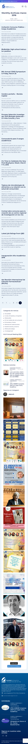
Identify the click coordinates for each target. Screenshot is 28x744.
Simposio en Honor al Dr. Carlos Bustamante (18, 723)
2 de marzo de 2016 (6, 217)
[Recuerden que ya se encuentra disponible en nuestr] (14, 583)
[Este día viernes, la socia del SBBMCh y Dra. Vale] (14, 518)
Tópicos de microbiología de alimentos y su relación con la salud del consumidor (13, 187)
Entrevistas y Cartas (10, 322)
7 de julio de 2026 (14, 706)
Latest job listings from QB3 (12, 233)
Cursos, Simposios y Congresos (13, 316)
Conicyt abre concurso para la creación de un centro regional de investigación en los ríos (13, 213)
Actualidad (8, 313)
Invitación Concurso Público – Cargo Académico (13, 28)
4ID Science (6, 742)
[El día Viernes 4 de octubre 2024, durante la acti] (14, 474)
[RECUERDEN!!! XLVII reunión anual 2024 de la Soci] (14, 539)
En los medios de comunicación (13, 320)
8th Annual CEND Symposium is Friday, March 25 (13, 72)
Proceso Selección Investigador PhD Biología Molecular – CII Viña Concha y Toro (13, 116)
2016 (16, 18)
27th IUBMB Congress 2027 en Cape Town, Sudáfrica (17, 385)
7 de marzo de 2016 (6, 31)
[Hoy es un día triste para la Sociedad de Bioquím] (14, 605)
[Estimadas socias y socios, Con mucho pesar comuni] (14, 496)
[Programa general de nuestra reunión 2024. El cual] (14, 430)
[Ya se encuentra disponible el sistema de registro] (14, 649)
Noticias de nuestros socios (12, 324)
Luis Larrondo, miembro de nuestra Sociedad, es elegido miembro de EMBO (17, 374)
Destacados (8, 318)
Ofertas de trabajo (10, 329)
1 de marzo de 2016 (6, 260)
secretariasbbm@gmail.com (11, 695)
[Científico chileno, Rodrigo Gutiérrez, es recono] (14, 627)
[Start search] (26, 7)
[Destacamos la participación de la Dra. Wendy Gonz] (14, 408)
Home (11, 18)
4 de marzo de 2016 (6, 143)
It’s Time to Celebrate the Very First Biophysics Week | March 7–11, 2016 (13, 163)
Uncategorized (9, 331)
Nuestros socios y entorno (12, 326)
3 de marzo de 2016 (6, 191)
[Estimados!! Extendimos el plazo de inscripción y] (14, 561)
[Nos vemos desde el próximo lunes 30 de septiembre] (14, 452)
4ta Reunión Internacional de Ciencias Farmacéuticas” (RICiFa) (13, 281)
